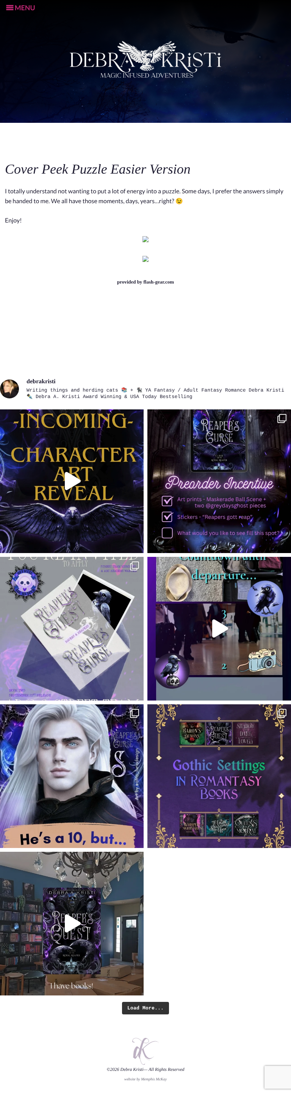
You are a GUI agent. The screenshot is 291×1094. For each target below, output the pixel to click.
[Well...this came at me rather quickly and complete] (219, 629)
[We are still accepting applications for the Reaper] (72, 629)
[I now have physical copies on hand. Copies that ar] (72, 923)
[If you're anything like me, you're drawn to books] (219, 776)
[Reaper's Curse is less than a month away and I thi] (219, 481)
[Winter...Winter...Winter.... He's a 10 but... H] (72, 776)
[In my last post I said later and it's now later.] (72, 481)
